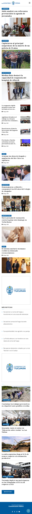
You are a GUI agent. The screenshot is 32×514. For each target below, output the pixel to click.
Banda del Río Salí (8, 476)
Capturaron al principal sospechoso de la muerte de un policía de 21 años (16, 45)
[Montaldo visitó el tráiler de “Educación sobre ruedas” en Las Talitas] (16, 418)
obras (4, 154)
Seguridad (5, 40)
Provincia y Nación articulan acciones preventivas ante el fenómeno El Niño (8, 142)
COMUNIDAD (5, 8)
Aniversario (5, 185)
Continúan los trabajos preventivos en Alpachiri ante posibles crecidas (16, 405)
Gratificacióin (6, 73)
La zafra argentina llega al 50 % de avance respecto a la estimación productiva (15, 456)
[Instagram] (17, 512)
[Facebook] (13, 512)
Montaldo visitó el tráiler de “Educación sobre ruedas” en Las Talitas (14, 430)
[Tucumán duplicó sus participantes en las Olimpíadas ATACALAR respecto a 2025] (16, 470)
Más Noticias (8, 492)
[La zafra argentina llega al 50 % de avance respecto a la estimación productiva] (16, 444)
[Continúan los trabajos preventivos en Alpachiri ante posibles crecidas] (16, 394)
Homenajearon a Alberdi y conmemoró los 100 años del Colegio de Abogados (16, 189)
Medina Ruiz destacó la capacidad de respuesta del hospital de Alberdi (14, 77)
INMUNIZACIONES (6, 215)
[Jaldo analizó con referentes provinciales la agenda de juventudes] (16, 27)
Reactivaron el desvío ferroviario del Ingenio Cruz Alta (10, 130)
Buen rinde (6, 450)
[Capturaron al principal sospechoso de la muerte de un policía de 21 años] (16, 59)
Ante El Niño (6, 400)
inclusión (6, 424)
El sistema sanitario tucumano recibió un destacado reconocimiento (14, 251)
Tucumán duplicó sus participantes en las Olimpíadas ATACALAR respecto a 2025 (15, 482)
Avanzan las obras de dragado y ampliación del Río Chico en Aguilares (14, 158)
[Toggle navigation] (29, 2)
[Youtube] (19, 512)
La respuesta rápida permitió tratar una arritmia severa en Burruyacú (8, 107)
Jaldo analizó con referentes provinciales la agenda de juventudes (15, 13)
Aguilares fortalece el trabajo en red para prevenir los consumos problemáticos (9, 119)
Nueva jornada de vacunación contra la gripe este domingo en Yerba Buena (14, 220)
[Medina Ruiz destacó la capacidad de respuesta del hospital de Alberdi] (16, 91)
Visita (3, 246)
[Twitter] (15, 512)
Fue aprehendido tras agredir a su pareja (16, 331)
